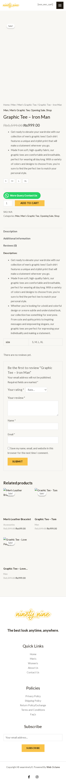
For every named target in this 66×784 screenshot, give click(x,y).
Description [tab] (10, 231)
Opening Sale (38, 110)
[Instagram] (37, 776)
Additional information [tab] (16, 238)
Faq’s (33, 714)
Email (11, 434)
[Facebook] (28, 776)
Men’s (33, 658)
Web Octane (53, 767)
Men (13, 104)
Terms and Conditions (33, 709)
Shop (49, 110)
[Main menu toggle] (59, 5)
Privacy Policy (33, 696)
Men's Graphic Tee (27, 104)
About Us (33, 667)
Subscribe (33, 748)
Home (6, 104)
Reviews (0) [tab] (10, 245)
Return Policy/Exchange (33, 705)
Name (12, 420)
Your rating (16, 389)
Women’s (33, 663)
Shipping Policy (33, 700)
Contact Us (33, 672)
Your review (16, 398)
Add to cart (29, 203)
